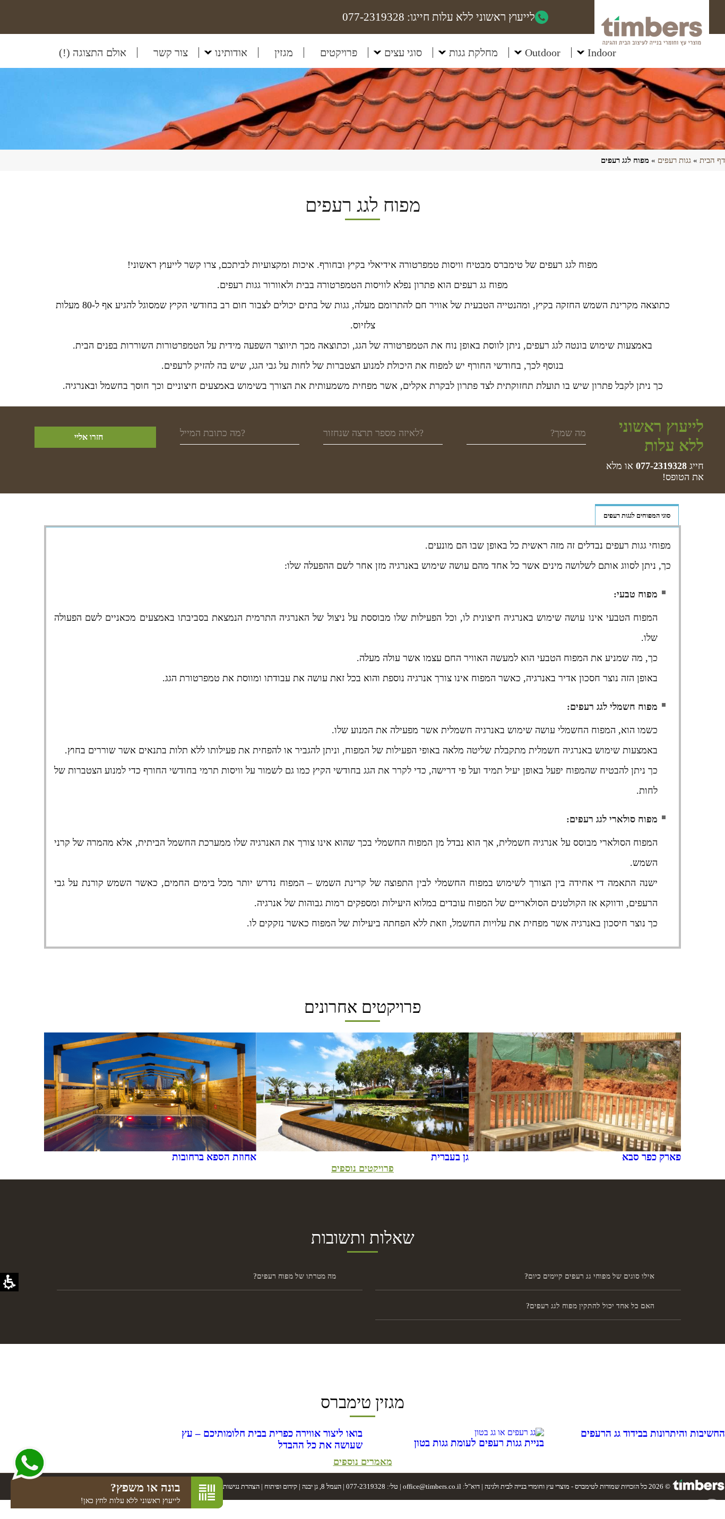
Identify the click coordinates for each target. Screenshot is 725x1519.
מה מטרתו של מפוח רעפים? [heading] (294, 1276)
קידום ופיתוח (280, 1486)
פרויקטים (338, 52)
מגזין (283, 52)
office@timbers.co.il (432, 1486)
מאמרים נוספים (362, 1461)
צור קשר (170, 52)
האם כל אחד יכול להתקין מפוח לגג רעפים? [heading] (590, 1306)
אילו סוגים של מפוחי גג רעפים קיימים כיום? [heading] (589, 1276)
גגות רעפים (674, 160)
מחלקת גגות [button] (473, 52)
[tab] (637, 514)
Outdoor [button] (542, 52)
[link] (661, 466)
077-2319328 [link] (365, 1486)
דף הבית (712, 160)
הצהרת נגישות (241, 1486)
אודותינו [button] (231, 52)
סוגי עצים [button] (403, 52)
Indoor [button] (602, 52)
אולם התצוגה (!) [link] (92, 52)
